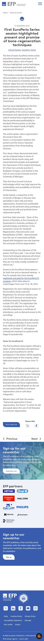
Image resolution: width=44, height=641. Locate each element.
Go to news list (11, 424)
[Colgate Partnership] (9, 498)
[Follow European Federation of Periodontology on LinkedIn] (13, 608)
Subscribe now (11, 471)
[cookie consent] (39, 636)
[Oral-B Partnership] (22, 491)
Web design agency (10, 639)
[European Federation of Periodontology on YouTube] (28, 608)
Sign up (9, 557)
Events (33, 50)
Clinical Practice (14, 50)
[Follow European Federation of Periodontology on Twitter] (5, 608)
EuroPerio (26, 50)
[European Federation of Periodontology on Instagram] (35, 608)
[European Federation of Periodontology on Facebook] (20, 608)
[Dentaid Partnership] (9, 491)
